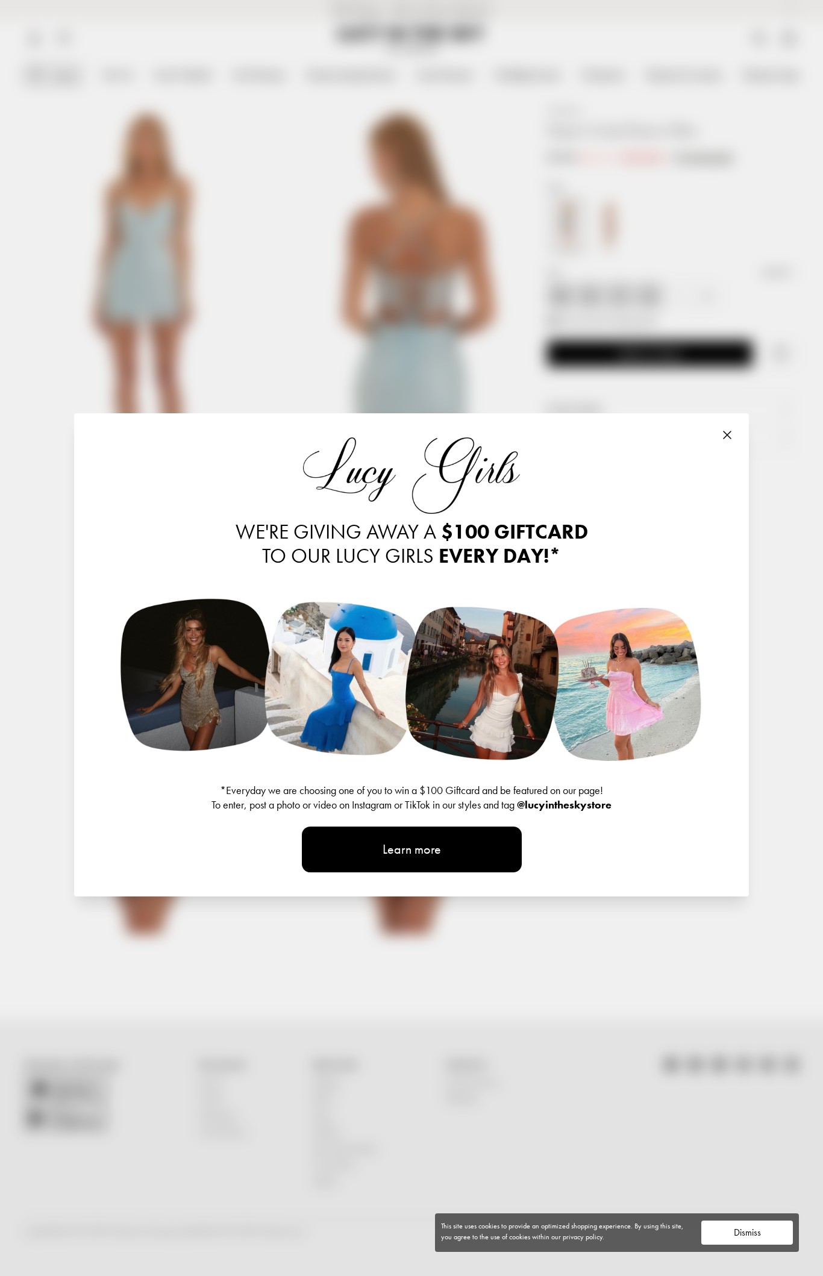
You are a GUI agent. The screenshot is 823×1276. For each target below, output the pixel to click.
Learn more (412, 849)
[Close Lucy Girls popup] (727, 435)
